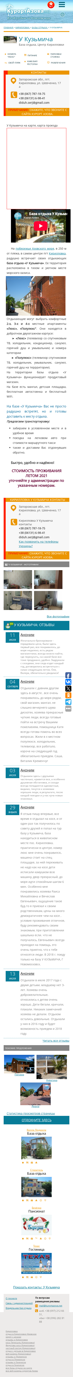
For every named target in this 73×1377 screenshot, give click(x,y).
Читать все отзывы (56, 1041)
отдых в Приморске (15, 1359)
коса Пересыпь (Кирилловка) (20, 1342)
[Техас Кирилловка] (36, 1263)
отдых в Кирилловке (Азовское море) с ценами (21, 1335)
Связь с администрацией (19, 1303)
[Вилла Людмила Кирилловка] (36, 1148)
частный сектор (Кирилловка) (20, 1348)
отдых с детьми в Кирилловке (21, 1351)
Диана (35, 1106)
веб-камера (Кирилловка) (18, 1353)
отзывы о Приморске (16, 1356)
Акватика (51, 1080)
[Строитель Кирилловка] (36, 1187)
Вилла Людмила (36, 1130)
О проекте (11, 1298)
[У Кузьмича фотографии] (18, 579)
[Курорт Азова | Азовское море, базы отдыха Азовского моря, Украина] (36, 11)
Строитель (36, 1170)
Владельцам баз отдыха (18, 1307)
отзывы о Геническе (16, 1362)
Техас (36, 1246)
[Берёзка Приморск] (36, 1225)
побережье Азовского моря (35, 248)
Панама (19, 1074)
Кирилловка (57, 253)
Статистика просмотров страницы (31, 1113)
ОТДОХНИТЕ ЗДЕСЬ (37, 1120)
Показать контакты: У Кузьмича (36, 1287)
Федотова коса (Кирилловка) (20, 1345)
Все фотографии (58, 616)
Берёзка (36, 1207)
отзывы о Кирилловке (17, 1339)
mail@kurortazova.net (50, 1305)
